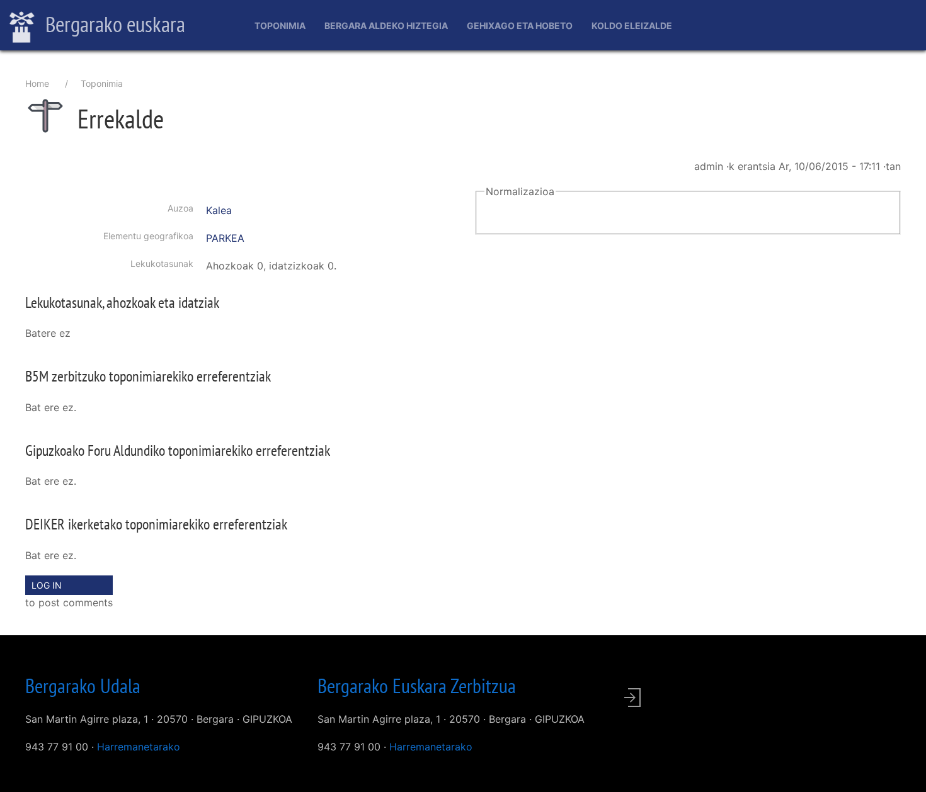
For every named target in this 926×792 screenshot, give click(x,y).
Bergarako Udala (82, 685)
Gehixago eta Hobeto (520, 25)
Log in (46, 585)
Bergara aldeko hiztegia (386, 25)
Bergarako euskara (113, 23)
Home (37, 83)
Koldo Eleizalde (632, 25)
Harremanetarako (138, 746)
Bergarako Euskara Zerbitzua (416, 685)
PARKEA (225, 238)
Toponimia (280, 25)
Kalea (219, 210)
